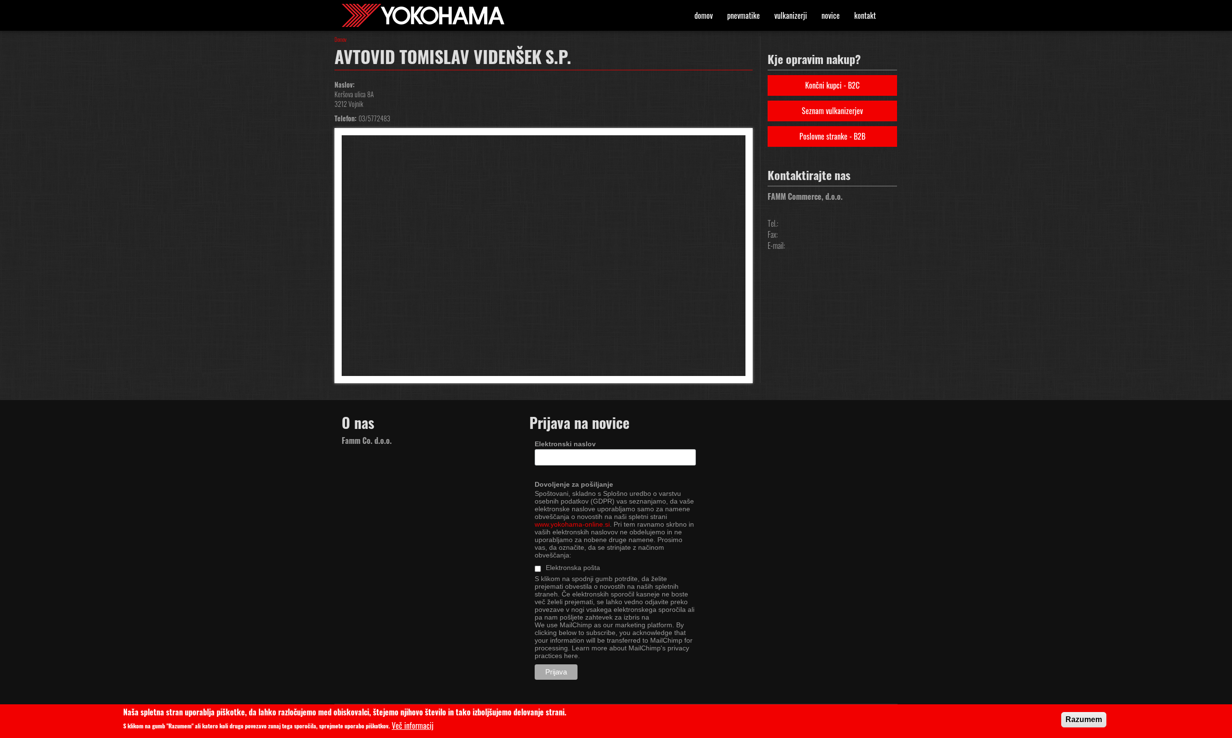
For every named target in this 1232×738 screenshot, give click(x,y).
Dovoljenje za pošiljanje (574, 484)
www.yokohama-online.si (572, 524)
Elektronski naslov (565, 444)
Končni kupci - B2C (832, 85)
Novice (830, 15)
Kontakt (865, 15)
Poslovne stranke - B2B (832, 136)
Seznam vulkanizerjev (832, 111)
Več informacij (413, 725)
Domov (703, 15)
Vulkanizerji (790, 15)
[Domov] (427, 15)
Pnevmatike (743, 15)
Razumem (1083, 719)
